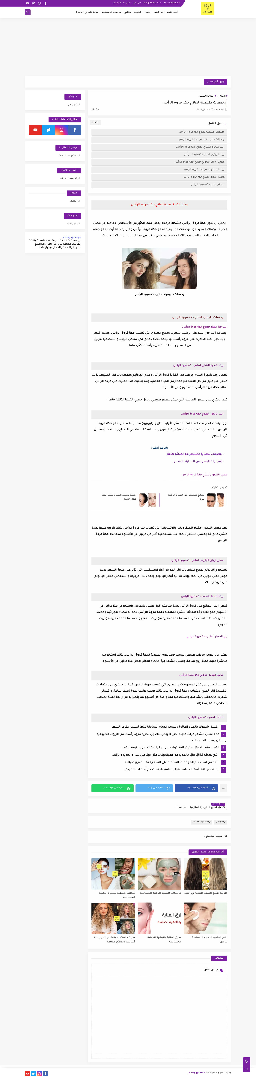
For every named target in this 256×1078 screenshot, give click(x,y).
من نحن (137, 3)
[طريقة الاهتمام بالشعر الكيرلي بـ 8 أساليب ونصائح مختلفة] (113, 918)
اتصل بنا (127, 3)
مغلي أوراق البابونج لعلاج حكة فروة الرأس (199, 162)
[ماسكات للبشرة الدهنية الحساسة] (159, 874)
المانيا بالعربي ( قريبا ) (87, 12)
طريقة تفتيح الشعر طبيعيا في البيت (205, 893)
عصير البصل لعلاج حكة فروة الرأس (204, 177)
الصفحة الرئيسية (172, 3)
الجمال (147, 12)
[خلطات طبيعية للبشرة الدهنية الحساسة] (113, 874)
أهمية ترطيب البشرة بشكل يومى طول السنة (118, 497)
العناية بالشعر (206, 96)
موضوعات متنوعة (111, 12)
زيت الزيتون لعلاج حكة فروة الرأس (204, 154)
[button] (196, 788)
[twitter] (33, 3)
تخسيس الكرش (68, 178)
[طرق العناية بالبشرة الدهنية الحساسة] (159, 918)
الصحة (137, 12)
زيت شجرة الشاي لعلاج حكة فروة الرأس (200, 147)
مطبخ (127, 12)
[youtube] (27, 3)
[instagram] (39, 3)
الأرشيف (117, 3)
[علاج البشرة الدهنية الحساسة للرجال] (205, 918)
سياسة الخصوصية (153, 3)
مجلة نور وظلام (72, 237)
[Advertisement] (128, 47)
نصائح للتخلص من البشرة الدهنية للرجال (186, 497)
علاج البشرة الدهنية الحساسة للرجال (209, 940)
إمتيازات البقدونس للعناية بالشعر (198, 461)
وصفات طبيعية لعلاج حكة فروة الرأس (202, 132)
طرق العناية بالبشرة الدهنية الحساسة (164, 940)
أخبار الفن (159, 12)
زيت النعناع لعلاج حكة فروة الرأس (204, 169)
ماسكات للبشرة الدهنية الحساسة (160, 893)
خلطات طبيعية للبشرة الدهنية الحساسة (117, 895)
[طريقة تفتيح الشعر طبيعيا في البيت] (205, 874)
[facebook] (45, 3)
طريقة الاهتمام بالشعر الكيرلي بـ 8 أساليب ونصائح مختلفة (114, 940)
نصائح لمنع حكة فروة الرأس (208, 184)
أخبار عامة (172, 12)
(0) (93, 109)
